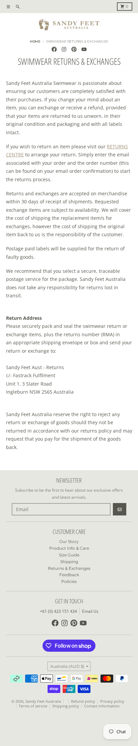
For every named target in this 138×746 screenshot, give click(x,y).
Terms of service (33, 706)
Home (35, 41)
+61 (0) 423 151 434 (58, 611)
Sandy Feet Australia (43, 701)
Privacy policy (112, 701)
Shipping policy (65, 706)
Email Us (90, 611)
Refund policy (83, 701)
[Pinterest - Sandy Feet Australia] (74, 49)
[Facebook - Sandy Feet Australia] (54, 49)
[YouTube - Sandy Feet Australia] (84, 49)
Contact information (102, 706)
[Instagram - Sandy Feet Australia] (64, 49)
